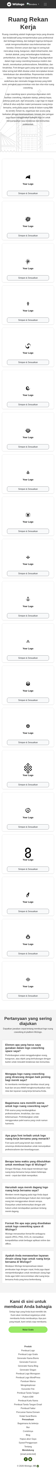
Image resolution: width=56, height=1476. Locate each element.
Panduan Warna (28, 1381)
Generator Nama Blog (28, 1366)
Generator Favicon (28, 1362)
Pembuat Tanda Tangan (28, 1393)
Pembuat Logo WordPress (28, 1377)
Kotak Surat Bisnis (28, 1416)
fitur (28, 1427)
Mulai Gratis (28, 1330)
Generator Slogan (28, 1370)
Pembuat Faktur (28, 1408)
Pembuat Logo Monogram (28, 1373)
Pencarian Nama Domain (28, 1412)
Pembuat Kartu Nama (28, 1400)
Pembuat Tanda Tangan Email (28, 1404)
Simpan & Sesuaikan (28, 193)
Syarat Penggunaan (28, 1443)
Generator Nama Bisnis (28, 1358)
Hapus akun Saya (28, 1439)
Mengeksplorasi (28, 1385)
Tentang (28, 1446)
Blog (28, 1435)
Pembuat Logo (28, 1350)
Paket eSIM (28, 1397)
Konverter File (28, 1389)
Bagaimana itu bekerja (28, 1423)
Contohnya (28, 1431)
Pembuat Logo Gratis (28, 1354)
